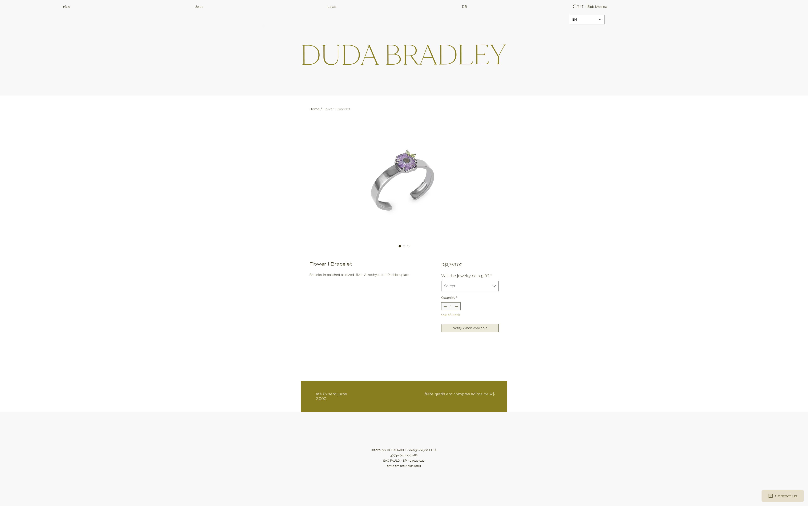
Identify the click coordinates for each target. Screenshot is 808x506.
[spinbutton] (450, 306)
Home (314, 109)
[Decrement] (445, 306)
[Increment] (457, 306)
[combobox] (470, 286)
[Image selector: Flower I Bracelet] (400, 246)
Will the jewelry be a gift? (466, 276)
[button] (587, 6)
